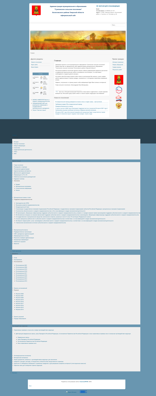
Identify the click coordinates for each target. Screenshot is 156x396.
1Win (56, 91)
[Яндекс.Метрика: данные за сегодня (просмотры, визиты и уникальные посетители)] (71, 392)
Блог (30, 386)
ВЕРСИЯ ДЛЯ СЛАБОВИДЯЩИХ (109, 6)
